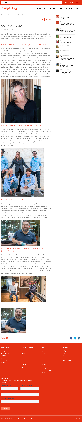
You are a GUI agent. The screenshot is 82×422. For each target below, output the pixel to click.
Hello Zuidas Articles (47, 368)
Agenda (24, 364)
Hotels (23, 353)
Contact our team (5, 360)
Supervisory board (6, 358)
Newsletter (4, 378)
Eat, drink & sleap (67, 350)
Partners (3, 357)
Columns (44, 372)
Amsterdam (47, 419)
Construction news (47, 370)
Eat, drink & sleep (27, 347)
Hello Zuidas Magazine (7, 351)
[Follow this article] (42, 19)
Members (3, 355)
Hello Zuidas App (5, 353)
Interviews (45, 374)
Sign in (65, 2)
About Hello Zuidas (6, 350)
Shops (43, 350)
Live (64, 353)
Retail (44, 347)
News (44, 364)
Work (64, 355)
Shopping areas (46, 351)
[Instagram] (79, 338)
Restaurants (25, 350)
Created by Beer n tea (76, 418)
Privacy (20, 418)
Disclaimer (39, 418)
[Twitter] (75, 338)
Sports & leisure (67, 360)
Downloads (4, 362)
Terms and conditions (29, 418)
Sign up (71, 2)
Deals (43, 353)
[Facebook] (71, 338)
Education (65, 357)
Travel (64, 358)
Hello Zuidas (5, 347)
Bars (23, 351)
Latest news (45, 367)
